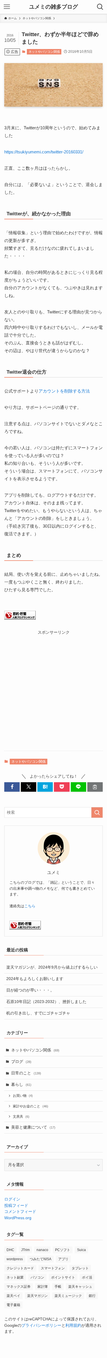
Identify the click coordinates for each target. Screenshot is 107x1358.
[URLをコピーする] (95, 787)
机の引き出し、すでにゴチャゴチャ (38, 1013)
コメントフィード (20, 1211)
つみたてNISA (40, 1259)
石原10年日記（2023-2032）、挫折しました (46, 1002)
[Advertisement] (53, 689)
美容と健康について (33, 1127)
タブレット (80, 1268)
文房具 (21, 1117)
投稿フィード (16, 1205)
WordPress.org (17, 1218)
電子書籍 (13, 1305)
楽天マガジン (37, 1296)
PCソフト (62, 1250)
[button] (12, 787)
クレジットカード (20, 1268)
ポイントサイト (63, 1277)
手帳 (57, 1287)
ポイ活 (87, 1277)
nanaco (42, 1250)
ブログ (21, 1062)
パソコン (37, 1277)
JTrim (25, 1250)
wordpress (15, 1259)
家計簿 (42, 1287)
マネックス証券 (19, 1287)
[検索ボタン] (100, 7)
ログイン (12, 1199)
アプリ (63, 1259)
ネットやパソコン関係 (44, 51)
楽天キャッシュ (80, 1287)
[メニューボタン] (7, 7)
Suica (81, 1250)
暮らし (21, 1084)
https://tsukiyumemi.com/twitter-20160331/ (43, 151)
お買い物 (23, 1096)
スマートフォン (53, 1268)
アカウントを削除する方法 (64, 391)
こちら (29, 906)
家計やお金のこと (30, 1106)
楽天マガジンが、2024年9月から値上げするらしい (52, 967)
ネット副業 (15, 1277)
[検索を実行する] (97, 812)
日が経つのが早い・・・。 (30, 990)
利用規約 (73, 1325)
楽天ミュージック (68, 1296)
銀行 (92, 1296)
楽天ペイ (13, 1296)
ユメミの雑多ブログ (53, 7)
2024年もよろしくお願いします (34, 979)
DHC (10, 1250)
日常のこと (26, 1073)
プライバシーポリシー (41, 1325)
